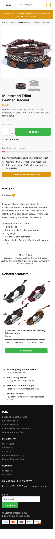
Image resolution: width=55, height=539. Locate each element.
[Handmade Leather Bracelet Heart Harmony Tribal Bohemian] (26, 303)
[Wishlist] (46, 283)
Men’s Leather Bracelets (29, 261)
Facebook (7, 470)
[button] (48, 5)
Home (4, 22)
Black (8, 342)
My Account (8, 443)
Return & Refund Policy (13, 455)
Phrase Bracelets (10, 420)
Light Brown (32, 342)
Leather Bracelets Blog (13, 459)
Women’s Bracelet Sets (13, 432)
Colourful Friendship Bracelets (16, 428)
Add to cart (33, 131)
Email (5, 494)
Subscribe (10, 505)
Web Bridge (24, 516)
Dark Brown (19, 342)
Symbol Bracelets (10, 424)
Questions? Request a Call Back (26, 174)
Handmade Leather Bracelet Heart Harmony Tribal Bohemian (25, 331)
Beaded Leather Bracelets (20, 22)
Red (41, 342)
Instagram (7, 474)
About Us (6, 451)
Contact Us (7, 447)
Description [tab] (8, 188)
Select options (26, 351)
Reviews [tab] (8, 195)
